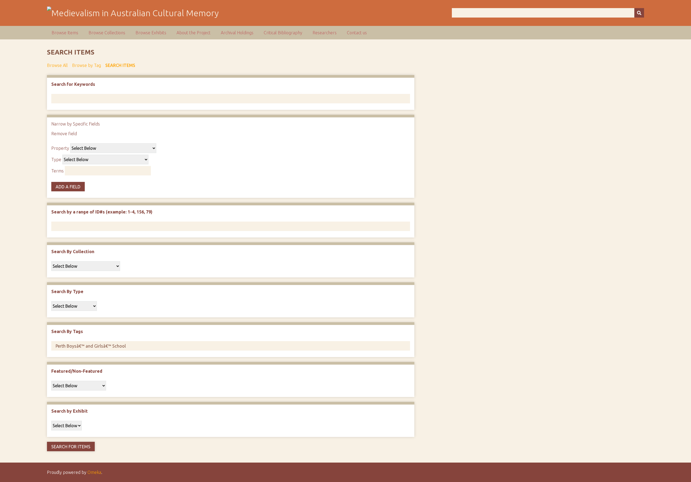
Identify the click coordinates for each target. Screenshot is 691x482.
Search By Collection (72, 251)
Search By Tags (67, 331)
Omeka (94, 472)
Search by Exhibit (69, 411)
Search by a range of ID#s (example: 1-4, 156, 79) (102, 211)
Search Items (120, 65)
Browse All (57, 65)
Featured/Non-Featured (76, 371)
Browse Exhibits (151, 32)
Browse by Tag (86, 65)
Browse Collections (107, 32)
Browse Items (65, 32)
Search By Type (67, 291)
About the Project (194, 32)
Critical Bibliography (283, 32)
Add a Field (68, 186)
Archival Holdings (237, 32)
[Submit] (639, 13)
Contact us (357, 32)
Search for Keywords (73, 84)
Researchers (325, 32)
